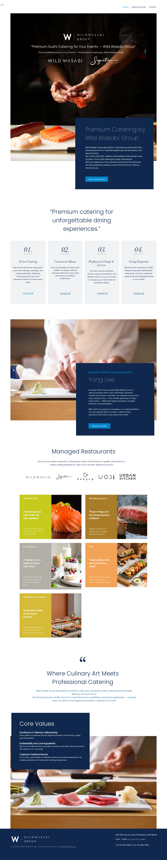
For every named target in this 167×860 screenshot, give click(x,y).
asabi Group (70, 846)
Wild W (62, 846)
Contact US (65, 293)
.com (143, 839)
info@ (131, 839)
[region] (50, 517)
